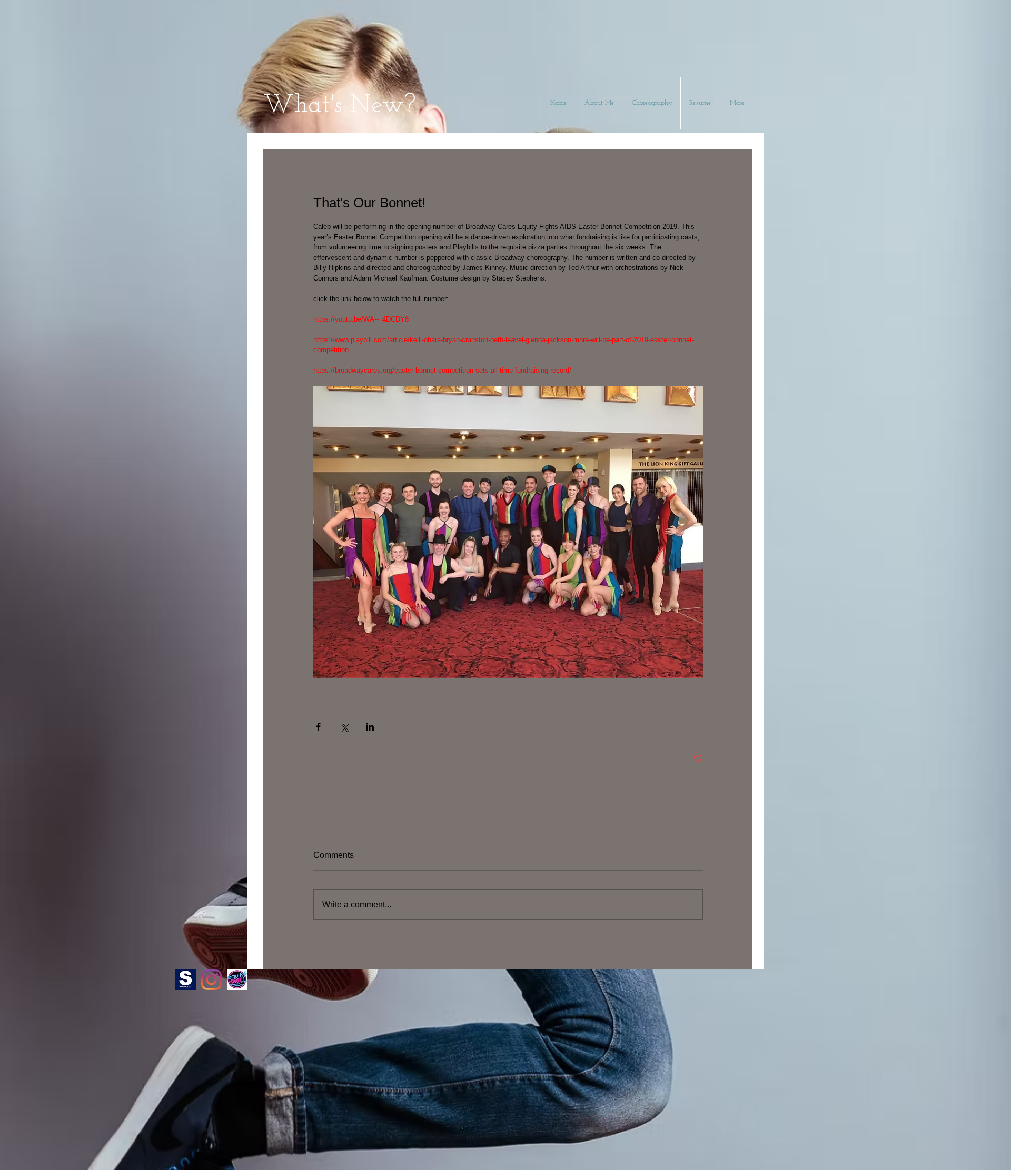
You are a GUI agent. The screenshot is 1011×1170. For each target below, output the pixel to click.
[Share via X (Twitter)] (344, 727)
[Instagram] (211, 979)
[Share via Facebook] (318, 727)
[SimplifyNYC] (185, 979)
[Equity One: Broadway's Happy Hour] (237, 979)
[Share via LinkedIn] (370, 727)
